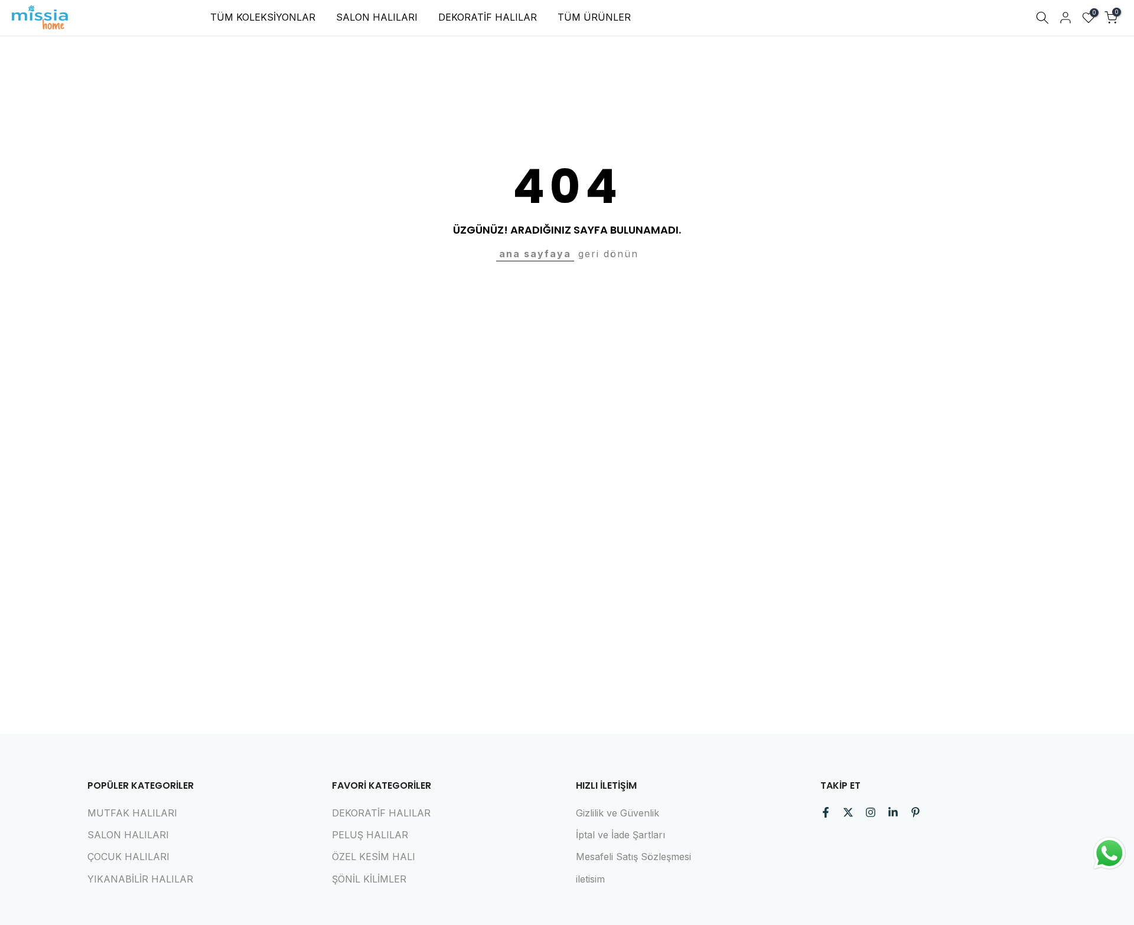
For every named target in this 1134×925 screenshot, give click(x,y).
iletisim (590, 879)
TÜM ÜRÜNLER (594, 17)
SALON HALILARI (377, 17)
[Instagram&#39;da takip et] (870, 812)
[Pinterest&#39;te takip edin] (915, 812)
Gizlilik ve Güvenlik (617, 813)
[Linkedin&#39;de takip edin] (893, 812)
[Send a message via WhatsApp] (1109, 853)
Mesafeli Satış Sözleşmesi (633, 856)
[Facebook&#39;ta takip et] (825, 812)
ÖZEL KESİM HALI (373, 856)
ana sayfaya (535, 254)
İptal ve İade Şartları (620, 835)
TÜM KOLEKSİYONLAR (262, 17)
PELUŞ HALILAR (370, 835)
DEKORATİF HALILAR (487, 17)
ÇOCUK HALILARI (128, 856)
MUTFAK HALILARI (132, 813)
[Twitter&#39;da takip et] (848, 812)
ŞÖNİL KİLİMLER (369, 879)
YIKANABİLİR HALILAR (140, 879)
